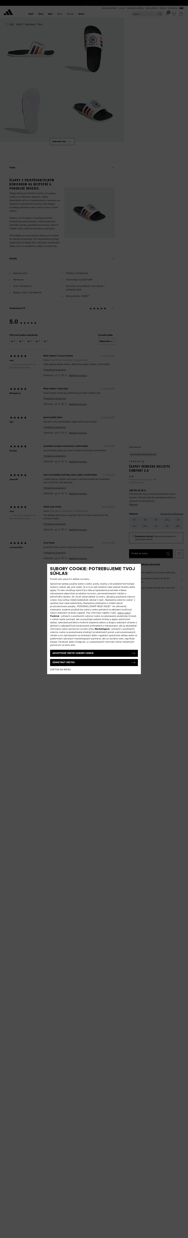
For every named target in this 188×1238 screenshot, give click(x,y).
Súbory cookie (124, 613)
